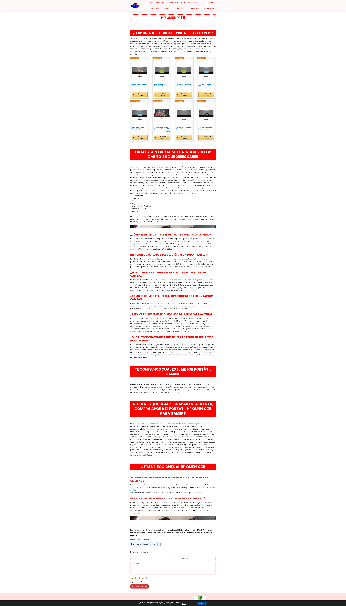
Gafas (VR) (168, 8)
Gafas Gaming (193, 8)
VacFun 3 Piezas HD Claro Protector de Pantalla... (183, 85)
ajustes (184, 604)
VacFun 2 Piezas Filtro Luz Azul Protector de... (204, 85)
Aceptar (201, 603)
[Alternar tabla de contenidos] (158, 544)
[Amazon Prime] (167, 132)
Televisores (172, 3)
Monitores (159, 3)
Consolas (180, 8)
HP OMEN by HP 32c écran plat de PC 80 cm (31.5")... (161, 128)
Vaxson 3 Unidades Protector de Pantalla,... (139, 85)
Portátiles (191, 3)
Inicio (151, 3)
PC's (182, 3)
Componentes (209, 8)
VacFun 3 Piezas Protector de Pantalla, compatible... (160, 85)
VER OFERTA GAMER (140, 94)
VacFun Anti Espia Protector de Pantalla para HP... (205, 128)
